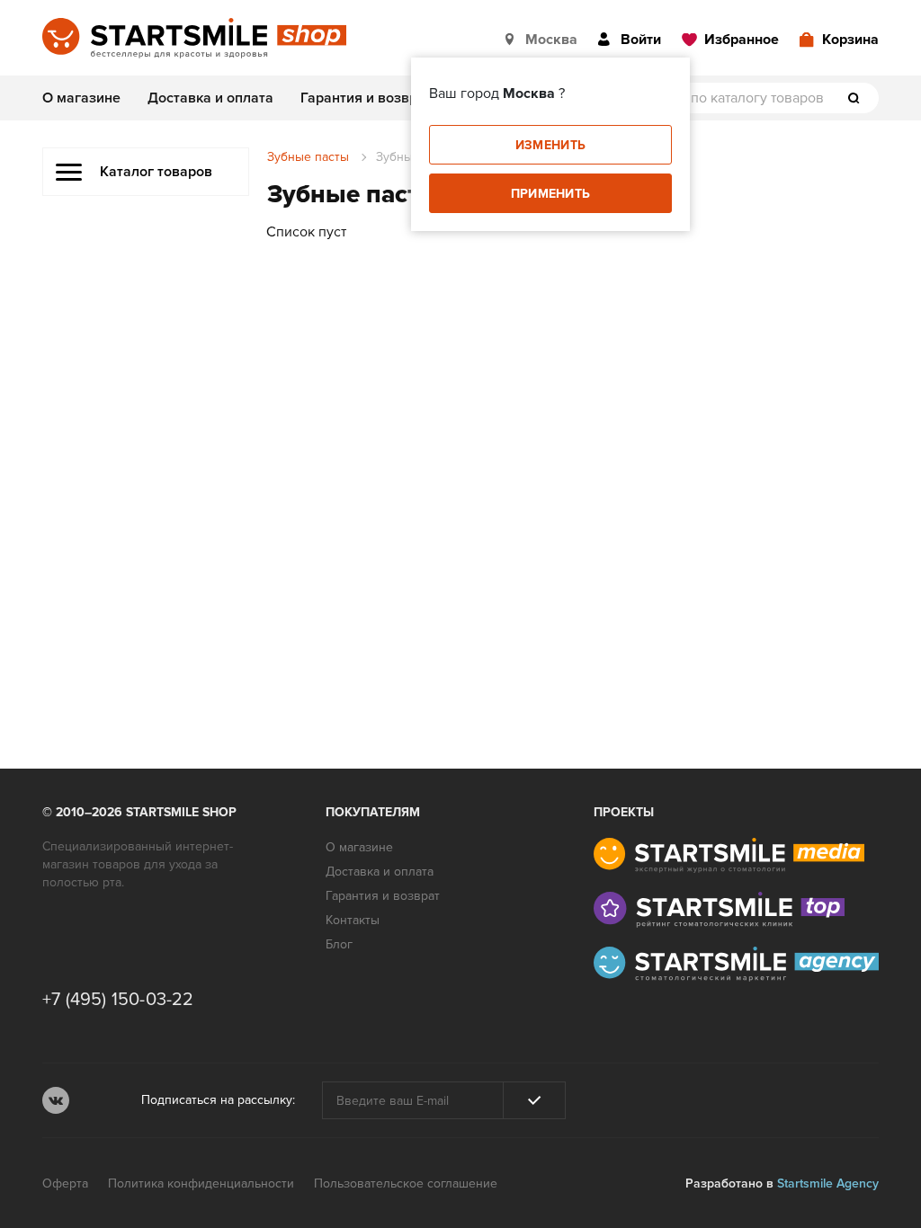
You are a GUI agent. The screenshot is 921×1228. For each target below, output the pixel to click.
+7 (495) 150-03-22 (118, 1000)
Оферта (65, 1183)
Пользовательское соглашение (405, 1183)
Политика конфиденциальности (201, 1183)
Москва (551, 40)
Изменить (550, 145)
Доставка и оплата (210, 98)
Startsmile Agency (828, 1183)
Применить (551, 193)
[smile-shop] (194, 39)
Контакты (353, 920)
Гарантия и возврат (366, 98)
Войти (641, 40)
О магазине (81, 98)
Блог (339, 944)
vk (55, 1100)
